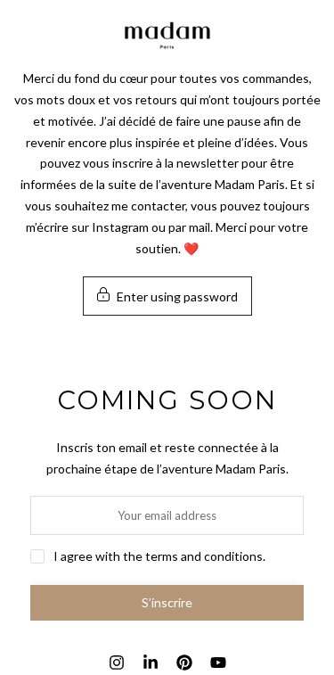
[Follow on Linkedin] (151, 662)
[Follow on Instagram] (117, 662)
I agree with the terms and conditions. (159, 556)
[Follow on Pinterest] (184, 662)
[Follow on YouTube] (218, 662)
